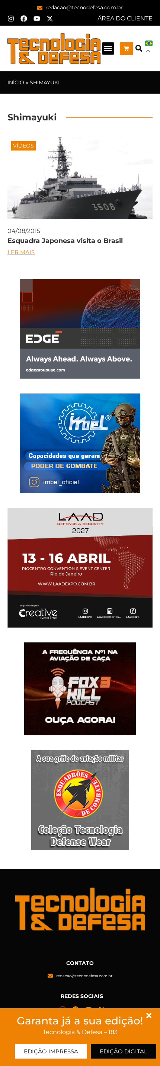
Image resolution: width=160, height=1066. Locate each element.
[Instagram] (10, 18)
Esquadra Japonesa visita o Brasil (65, 241)
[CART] (126, 48)
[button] (108, 48)
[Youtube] (36, 18)
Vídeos (23, 145)
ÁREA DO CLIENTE (125, 18)
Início (15, 82)
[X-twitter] (50, 18)
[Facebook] (23, 18)
